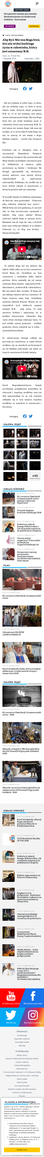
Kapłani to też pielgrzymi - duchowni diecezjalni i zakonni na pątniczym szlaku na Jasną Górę (29, 897)
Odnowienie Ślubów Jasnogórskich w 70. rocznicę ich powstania (29, 916)
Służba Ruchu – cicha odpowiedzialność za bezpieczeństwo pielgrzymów (27, 952)
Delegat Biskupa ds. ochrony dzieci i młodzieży (22, 1075)
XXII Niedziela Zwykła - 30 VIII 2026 (29, 839)
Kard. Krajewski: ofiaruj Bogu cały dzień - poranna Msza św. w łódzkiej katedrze (29, 822)
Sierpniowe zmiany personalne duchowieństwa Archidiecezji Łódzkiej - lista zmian (20, 16)
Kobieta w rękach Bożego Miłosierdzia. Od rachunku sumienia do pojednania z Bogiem (29, 859)
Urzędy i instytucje (22, 1062)
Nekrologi (22, 1045)
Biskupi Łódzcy (22, 1055)
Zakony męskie (22, 1079)
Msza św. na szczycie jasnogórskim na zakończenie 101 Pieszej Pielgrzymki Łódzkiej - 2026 (21, 790)
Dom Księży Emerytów (22, 1086)
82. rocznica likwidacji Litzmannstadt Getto (21, 596)
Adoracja (34, 26)
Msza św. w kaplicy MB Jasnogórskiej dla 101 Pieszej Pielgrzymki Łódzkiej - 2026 (21, 751)
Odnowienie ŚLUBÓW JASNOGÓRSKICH (13, 633)
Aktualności (22, 1031)
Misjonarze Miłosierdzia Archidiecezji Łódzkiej (22, 1058)
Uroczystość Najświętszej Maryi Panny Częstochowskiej (29, 933)
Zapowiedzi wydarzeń (22, 1039)
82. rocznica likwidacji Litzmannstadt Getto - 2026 (21, 713)
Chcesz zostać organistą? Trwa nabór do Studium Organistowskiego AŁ (28, 541)
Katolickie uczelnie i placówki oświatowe (22, 1089)
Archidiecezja (22, 1035)
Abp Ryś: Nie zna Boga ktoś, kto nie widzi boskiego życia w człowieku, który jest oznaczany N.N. (21, 45)
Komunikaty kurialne (22, 1042)
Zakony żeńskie (22, 1082)
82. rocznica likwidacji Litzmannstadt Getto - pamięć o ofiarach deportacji (28, 499)
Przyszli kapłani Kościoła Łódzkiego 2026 (29, 511)
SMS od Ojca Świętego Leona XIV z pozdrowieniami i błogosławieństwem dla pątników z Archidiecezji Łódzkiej (29, 973)
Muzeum (22, 1096)
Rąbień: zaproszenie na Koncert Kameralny (28, 876)
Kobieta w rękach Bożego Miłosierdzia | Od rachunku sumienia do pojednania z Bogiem (29, 527)
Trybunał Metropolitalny (22, 1065)
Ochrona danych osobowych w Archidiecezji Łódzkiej (22, 1072)
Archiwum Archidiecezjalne (22, 1092)
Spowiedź (9, 26)
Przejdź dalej (22, 1150)
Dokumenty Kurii (22, 1069)
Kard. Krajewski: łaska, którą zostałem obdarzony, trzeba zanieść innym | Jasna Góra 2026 (21, 671)
